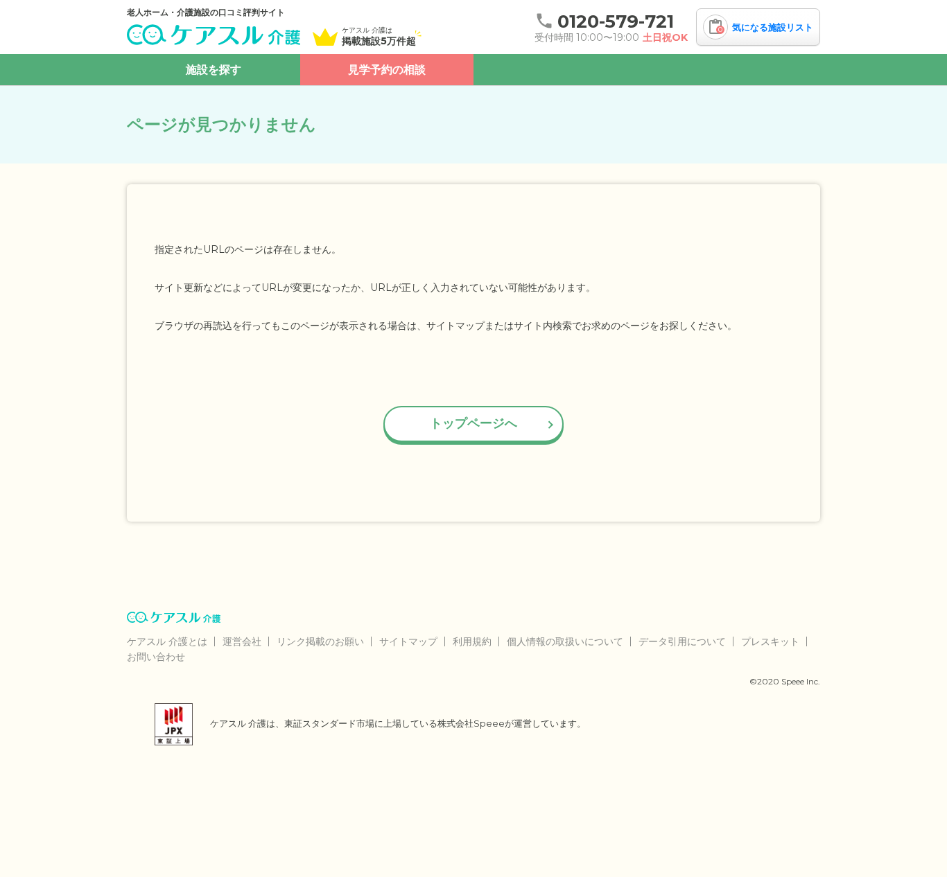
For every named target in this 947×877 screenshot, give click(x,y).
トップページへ (473, 423)
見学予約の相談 (387, 69)
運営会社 (242, 641)
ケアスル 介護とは (167, 641)
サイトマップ (408, 641)
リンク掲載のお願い (320, 641)
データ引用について (682, 641)
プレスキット (770, 641)
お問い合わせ (156, 656)
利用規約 (472, 641)
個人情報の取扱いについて (565, 641)
